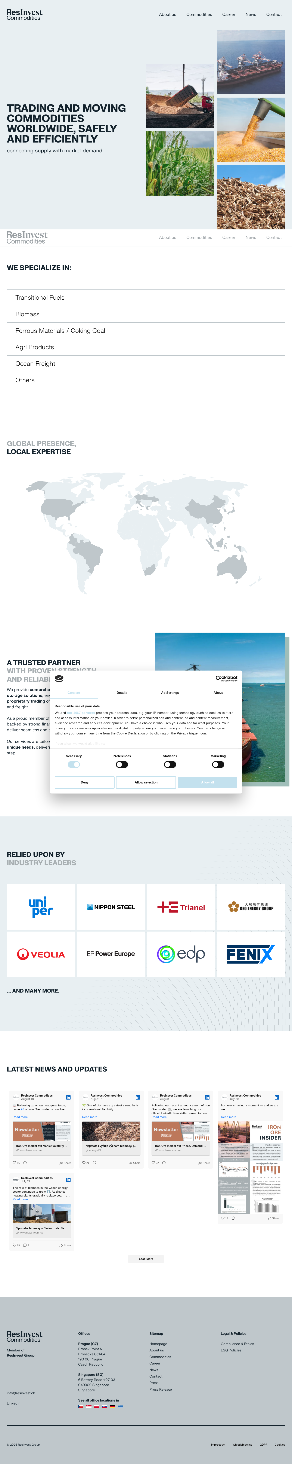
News (251, 14)
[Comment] (24, 1163)
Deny (84, 782)
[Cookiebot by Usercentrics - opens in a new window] (218, 678)
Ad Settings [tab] (170, 692)
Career (228, 14)
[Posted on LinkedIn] (68, 1097)
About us (167, 14)
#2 (22, 1109)
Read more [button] (20, 1117)
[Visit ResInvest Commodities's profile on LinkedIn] (16, 1097)
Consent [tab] (74, 692)
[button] (154, 96)
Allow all (207, 782)
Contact (274, 14)
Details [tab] (122, 692)
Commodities (199, 14)
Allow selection (146, 782)
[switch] (122, 764)
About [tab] (218, 692)
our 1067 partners (81, 713)
